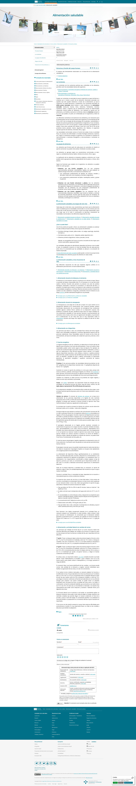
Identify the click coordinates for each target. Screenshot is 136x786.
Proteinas (65, 91)
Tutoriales (93, 1)
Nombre (59, 642)
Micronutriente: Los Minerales (42, 83)
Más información (128, 782)
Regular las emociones (91, 718)
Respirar (36, 718)
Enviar (60, 703)
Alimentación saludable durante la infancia (69, 217)
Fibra (37, 94)
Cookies (49, 783)
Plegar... (59, 612)
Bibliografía (66, 60)
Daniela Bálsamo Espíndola (61, 54)
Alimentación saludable (62, 44)
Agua (37, 96)
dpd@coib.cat (73, 686)
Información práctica (72, 44)
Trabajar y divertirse (39, 734)
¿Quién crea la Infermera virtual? (65, 746)
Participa (36, 753)
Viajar (53, 729)
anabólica (62, 292)
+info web (72, 671)
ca (99, 1)
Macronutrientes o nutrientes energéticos (69, 89)
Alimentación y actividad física (42, 113)
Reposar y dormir (38, 727)
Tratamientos (72, 722)
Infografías (37, 746)
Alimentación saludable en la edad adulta (78, 219)
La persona (37, 715)
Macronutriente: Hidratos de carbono (44, 88)
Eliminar (36, 725)
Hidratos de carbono (86, 89)
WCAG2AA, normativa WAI (40, 769)
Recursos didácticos (91, 715)
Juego (88, 725)
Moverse (36, 722)
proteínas (95, 372)
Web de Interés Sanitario (40, 767)
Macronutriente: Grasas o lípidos (43, 92)
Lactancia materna (56, 734)
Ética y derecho (90, 722)
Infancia (53, 715)
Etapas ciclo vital (38, 61)
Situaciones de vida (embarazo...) (42, 64)
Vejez (53, 722)
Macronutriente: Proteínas (41, 90)
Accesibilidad (60, 753)
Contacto (89, 751)
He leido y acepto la (74, 693)
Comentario (60, 647)
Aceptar (115, 782)
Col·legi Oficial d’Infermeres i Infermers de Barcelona (51, 781)
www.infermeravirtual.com (79, 691)
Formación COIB (38, 755)
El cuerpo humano (39, 51)
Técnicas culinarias (40, 104)
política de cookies (125, 780)
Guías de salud (38, 748)
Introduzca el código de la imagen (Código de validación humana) (74, 660)
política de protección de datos (80, 693)
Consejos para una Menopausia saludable (69, 323)
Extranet (65, 783)
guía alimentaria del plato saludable (67, 253)
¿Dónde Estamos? (61, 751)
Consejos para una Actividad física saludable (69, 522)
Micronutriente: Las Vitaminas (42, 85)
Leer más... (59, 79)
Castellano (94, 741)
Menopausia (54, 727)
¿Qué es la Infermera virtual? (64, 744)
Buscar (89, 753)
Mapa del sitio (90, 746)
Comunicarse (37, 732)
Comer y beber (53, 44)
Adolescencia (55, 718)
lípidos (65, 382)
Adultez (53, 720)
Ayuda (89, 744)
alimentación (59, 318)
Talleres (88, 720)
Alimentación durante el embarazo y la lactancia (71, 270)
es (101, 1)
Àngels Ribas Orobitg (60, 51)
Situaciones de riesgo (74, 725)
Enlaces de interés (59, 60)
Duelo (53, 725)
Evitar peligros (38, 729)
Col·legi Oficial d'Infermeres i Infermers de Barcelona (69, 755)
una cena (80, 557)
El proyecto (60, 741)
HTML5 (36, 770)
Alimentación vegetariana (41, 111)
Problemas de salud (72, 1)
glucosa (88, 413)
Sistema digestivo (62, 76)
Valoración (59, 655)
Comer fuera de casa (40, 107)
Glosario (88, 727)
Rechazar (121, 782)
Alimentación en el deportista (73, 271)
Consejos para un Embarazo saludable (68, 297)
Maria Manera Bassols (60, 49)
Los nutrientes (38, 54)
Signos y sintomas (73, 718)
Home (35, 44)
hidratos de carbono (83, 396)
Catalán (88, 741)
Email (88, 642)
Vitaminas (67, 95)
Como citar (71, 60)
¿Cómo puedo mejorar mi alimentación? (44, 81)
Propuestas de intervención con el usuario (44, 751)
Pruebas (71, 720)
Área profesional (86, 1)
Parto (53, 736)
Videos (36, 744)
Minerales (73, 95)
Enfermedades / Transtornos (75, 715)
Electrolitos (38, 99)
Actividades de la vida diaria (51, 1)
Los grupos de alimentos (40, 57)
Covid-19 (88, 729)
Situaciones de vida (62, 1)
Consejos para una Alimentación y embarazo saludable (72, 296)
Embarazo (54, 732)
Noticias (88, 732)
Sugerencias (60, 783)
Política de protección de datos (40, 783)
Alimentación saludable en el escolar (43, 109)
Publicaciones (61, 748)
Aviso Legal (54, 783)
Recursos (80, 1)
